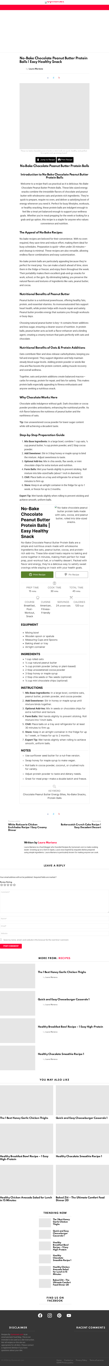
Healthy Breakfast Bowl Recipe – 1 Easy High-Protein (70, 1027)
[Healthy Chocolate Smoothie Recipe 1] (17, 1058)
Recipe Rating (6, 882)
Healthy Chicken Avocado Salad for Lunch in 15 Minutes (61, 1270)
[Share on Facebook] (48, 77)
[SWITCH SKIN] (106, 7)
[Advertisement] (54, 30)
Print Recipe (66, 159)
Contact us (68, 1360)
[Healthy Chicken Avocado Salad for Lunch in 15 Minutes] (26, 1180)
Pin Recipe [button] (73, 574)
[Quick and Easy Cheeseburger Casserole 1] (17, 1003)
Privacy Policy (81, 1360)
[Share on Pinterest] (59, 77)
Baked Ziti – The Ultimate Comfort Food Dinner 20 (62, 1282)
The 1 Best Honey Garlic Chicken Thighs (62, 972)
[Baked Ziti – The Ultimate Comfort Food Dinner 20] (82, 1180)
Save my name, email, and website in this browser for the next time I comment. (36, 940)
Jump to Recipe (47, 159)
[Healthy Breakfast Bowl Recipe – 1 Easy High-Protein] (17, 1030)
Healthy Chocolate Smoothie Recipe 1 (61, 1054)
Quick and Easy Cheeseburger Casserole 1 (64, 999)
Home (59, 1360)
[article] (55, 484)
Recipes (64, 958)
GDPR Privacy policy (64, 1363)
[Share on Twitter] (54, 77)
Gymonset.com (17, 1334)
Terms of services (97, 1360)
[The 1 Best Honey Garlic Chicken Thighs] (17, 976)
